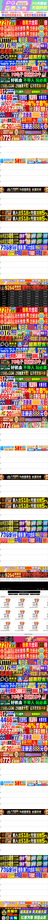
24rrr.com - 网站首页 (10, 18)
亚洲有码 (37, 291)
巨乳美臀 (29, 293)
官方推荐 (4, 298)
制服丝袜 (45, 293)
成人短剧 (29, 305)
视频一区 (4, 291)
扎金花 (45, 298)
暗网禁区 (37, 303)
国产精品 (12, 291)
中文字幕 (20, 293)
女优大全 (45, 301)
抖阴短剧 (45, 305)
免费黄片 (29, 303)
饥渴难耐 (20, 296)
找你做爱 (29, 296)
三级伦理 (12, 293)
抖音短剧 (12, 301)
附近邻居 (12, 296)
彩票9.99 (37, 298)
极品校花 (37, 305)
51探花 (28, 301)
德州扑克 (29, 298)
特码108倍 (24, 594)
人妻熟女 (37, 293)
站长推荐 (4, 296)
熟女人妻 (20, 303)
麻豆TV (20, 301)
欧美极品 (45, 291)
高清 (38, 589)
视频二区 (4, 293)
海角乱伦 (45, 303)
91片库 (36, 301)
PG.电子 (35, 594)
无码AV (4, 301)
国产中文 (12, 305)
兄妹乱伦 (20, 305)
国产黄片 (12, 303)
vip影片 (13, 594)
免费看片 (4, 305)
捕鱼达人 (12, 298)
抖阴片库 (4, 303)
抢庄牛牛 (20, 298)
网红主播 (20, 291)
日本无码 (29, 291)
